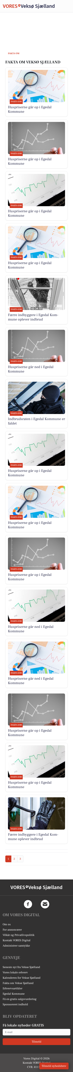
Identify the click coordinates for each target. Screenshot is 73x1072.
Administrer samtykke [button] (16, 945)
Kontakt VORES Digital (16, 940)
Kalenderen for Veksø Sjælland (21, 978)
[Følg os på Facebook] (28, 904)
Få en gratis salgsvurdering (19, 999)
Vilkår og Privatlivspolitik (18, 935)
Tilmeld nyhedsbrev (54, 1066)
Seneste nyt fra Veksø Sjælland (21, 967)
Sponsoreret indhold (15, 1004)
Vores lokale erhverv (15, 972)
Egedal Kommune (14, 994)
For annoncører (12, 929)
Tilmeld (36, 1041)
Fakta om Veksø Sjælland (18, 983)
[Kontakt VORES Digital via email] (45, 904)
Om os (7, 924)
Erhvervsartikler (12, 988)
